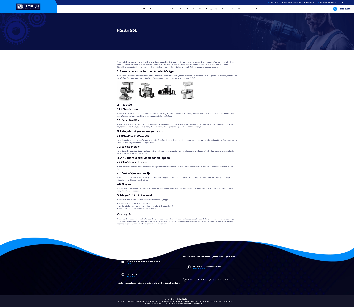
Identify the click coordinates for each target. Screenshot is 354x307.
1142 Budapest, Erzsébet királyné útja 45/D (206, 266)
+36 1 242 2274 (344, 9)
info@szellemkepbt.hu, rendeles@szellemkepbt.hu (143, 261)
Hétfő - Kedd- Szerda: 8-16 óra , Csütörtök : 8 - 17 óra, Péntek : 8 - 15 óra (212, 280)
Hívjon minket (131, 276)
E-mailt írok (130, 263)
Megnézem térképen (198, 268)
